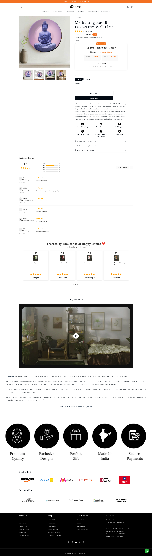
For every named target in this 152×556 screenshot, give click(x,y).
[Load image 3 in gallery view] (50, 75)
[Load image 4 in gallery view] (61, 75)
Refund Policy (23, 532)
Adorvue (71, 553)
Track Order (81, 520)
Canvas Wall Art (53, 529)
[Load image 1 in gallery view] (28, 75)
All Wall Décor (52, 520)
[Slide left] (21, 75)
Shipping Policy (24, 529)
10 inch (87, 79)
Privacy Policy (23, 526)
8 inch (79, 79)
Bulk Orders (81, 526)
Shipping (86, 37)
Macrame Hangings (54, 532)
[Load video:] (76, 336)
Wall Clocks (51, 523)
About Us (22, 520)
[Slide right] (68, 75)
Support (79, 523)
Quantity (77, 83)
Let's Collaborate (82, 529)
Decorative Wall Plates (55, 535)
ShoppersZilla (83, 553)
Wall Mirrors (52, 526)
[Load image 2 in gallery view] (39, 75)
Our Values (22, 523)
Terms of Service (24, 535)
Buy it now (94, 98)
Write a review (122, 167)
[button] (21, 7)
